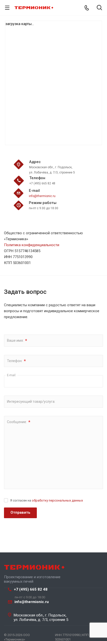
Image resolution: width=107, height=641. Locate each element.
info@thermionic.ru (42, 196)
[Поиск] (99, 8)
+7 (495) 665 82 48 (31, 589)
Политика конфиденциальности (31, 245)
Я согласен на (46, 500)
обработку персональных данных (57, 500)
